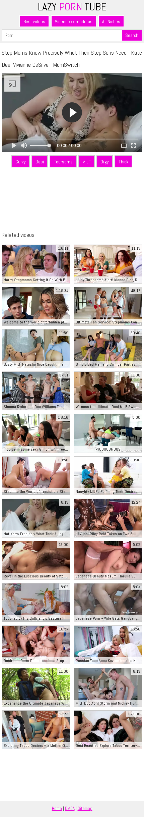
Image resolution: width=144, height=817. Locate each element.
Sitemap (85, 808)
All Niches (111, 21)
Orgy (104, 162)
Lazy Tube (72, 6)
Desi (39, 162)
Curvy (20, 162)
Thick (123, 162)
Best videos (34, 21)
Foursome (63, 162)
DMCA (70, 808)
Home (57, 808)
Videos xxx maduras (73, 21)
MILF (86, 162)
